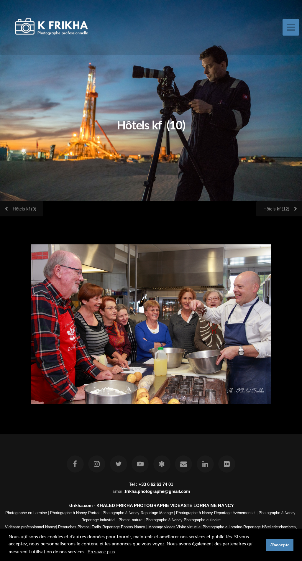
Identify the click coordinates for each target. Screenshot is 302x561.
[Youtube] (140, 464)
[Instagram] (97, 464)
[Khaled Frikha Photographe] (161, 464)
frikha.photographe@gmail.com (157, 491)
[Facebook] (75, 464)
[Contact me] (183, 464)
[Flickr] (226, 464)
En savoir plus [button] (101, 551)
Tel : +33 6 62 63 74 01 (151, 484)
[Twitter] (118, 464)
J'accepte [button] (280, 544)
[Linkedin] (205, 464)
